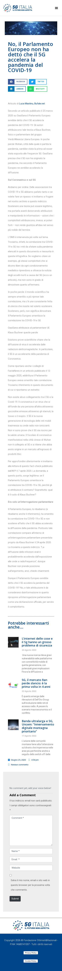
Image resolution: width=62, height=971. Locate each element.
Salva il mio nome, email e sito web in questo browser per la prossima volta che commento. (30, 885)
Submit (15, 898)
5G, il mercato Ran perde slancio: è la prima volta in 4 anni (36, 683)
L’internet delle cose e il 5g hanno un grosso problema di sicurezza (37, 642)
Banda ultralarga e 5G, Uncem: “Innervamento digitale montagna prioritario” (38, 726)
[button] (56, 8)
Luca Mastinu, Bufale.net (32, 103)
